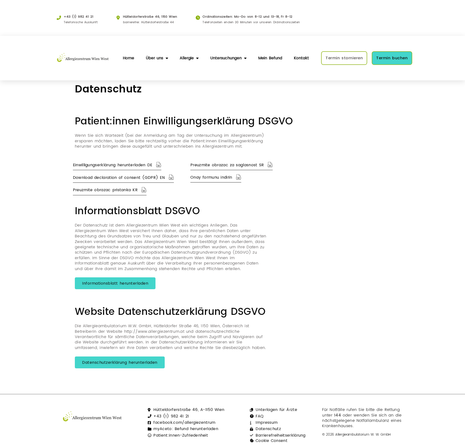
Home (128, 58)
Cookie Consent (271, 440)
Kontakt (301, 58)
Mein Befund (270, 58)
